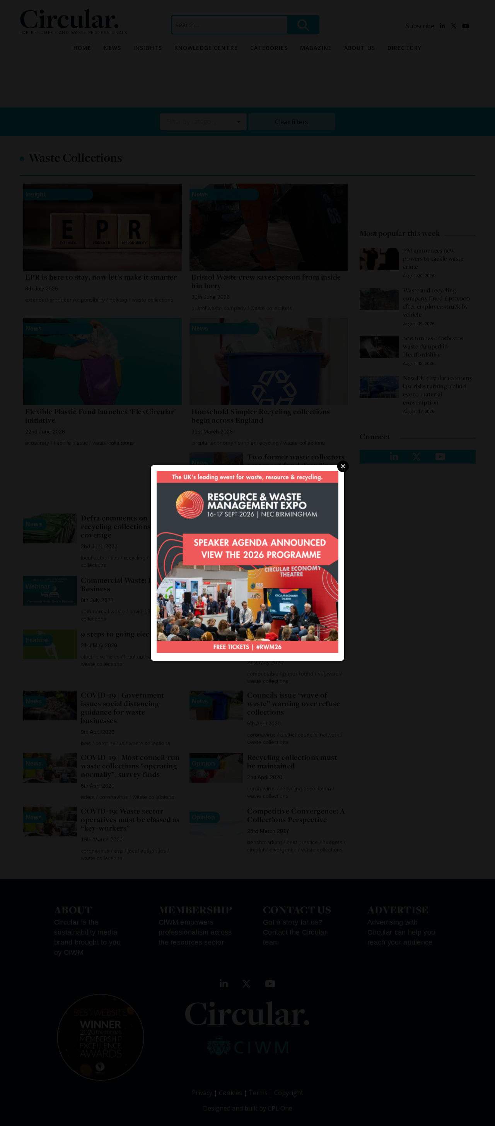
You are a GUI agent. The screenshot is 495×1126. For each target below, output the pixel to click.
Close (343, 466)
